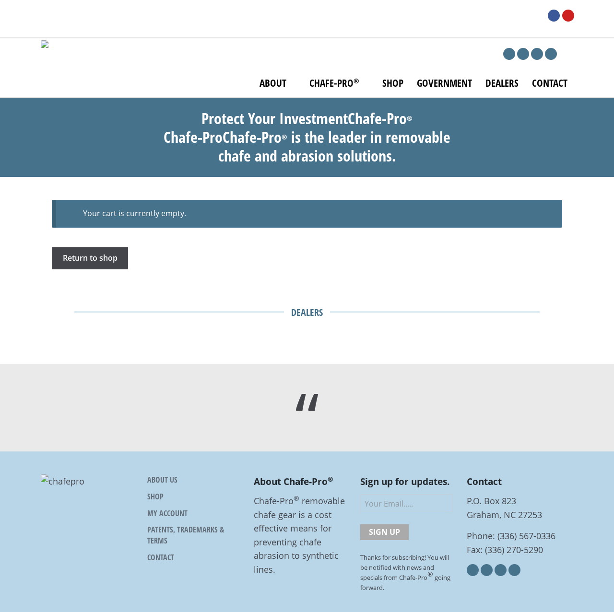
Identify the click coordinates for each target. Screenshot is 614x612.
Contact (549, 83)
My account (167, 513)
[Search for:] (585, 17)
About (273, 83)
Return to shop (90, 258)
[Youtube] (568, 16)
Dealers (502, 83)
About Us (162, 479)
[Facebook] (554, 16)
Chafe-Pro (334, 83)
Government (444, 83)
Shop (392, 83)
